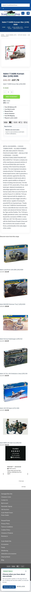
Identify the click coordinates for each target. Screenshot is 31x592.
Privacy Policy (5, 523)
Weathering (4, 550)
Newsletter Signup (6, 506)
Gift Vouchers (5, 509)
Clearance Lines (6, 497)
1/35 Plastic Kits (18, 28)
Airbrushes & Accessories (8, 553)
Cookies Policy (5, 530)
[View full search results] (2, 2)
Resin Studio (5, 515)
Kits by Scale (22, 35)
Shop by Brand (5, 557)
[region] (15, 474)
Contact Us (4, 500)
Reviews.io (4, 536)
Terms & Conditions (7, 526)
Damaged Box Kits (6, 494)
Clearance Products (7, 533)
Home (3, 27)
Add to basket (11, 96)
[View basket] (28, 13)
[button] (22, 13)
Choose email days (9, 587)
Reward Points (5, 520)
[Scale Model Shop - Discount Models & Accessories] (10, 13)
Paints (3, 547)
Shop (8, 27)
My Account (4, 503)
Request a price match (11, 118)
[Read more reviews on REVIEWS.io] (16, 458)
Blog (2, 560)
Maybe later (21, 586)
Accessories (4, 544)
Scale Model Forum (7, 512)
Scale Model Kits (17, 27)
